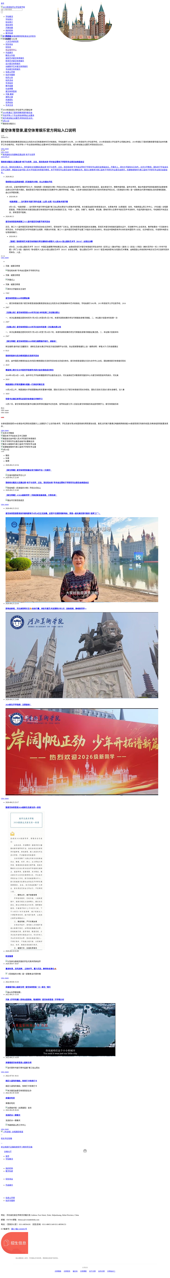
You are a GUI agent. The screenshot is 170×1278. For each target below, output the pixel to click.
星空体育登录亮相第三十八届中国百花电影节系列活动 (28, 222)
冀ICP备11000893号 (19, 1229)
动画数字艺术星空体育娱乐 (17, 66)
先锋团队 (9, 100)
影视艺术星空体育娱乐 (15, 61)
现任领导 (9, 25)
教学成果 (9, 86)
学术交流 (9, 105)
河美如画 (9, 28)
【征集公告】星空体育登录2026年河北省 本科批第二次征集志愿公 (33, 312)
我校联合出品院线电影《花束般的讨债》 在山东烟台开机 (29, 182)
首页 (7, 1156)
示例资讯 (67, 1271)
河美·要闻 (10, 94)
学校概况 (9, 17)
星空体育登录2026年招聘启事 (18, 298)
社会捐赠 (9, 89)
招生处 (8, 47)
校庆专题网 (10, 75)
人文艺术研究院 (12, 41)
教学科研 (9, 33)
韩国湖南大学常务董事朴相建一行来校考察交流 (25, 384)
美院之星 (9, 97)
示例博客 (83, 1271)
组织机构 (9, 30)
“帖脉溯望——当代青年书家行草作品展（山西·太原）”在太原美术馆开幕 (38, 202)
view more (5, 149)
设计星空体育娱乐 (13, 64)
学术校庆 (9, 83)
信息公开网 (10, 72)
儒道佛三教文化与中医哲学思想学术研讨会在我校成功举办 (30, 370)
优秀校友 (9, 102)
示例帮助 (58, 1271)
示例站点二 (111, 1271)
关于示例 (92, 1271)
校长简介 (9, 22)
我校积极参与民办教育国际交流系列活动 (22, 356)
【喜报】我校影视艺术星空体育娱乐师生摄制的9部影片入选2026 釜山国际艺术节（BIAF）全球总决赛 (51, 241)
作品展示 (9, 53)
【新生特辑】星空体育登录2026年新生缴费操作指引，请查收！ (31, 341)
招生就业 (9, 44)
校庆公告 (9, 78)
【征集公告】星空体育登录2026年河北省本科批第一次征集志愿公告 (33, 327)
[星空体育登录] (18, 36)
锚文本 (75, 1271)
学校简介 (9, 19)
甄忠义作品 (10, 55)
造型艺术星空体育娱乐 (15, 58)
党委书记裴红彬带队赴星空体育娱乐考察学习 (24, 399)
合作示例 (101, 1271)
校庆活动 (9, 80)
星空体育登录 (11, 91)
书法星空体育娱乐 (13, 69)
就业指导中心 (11, 50)
